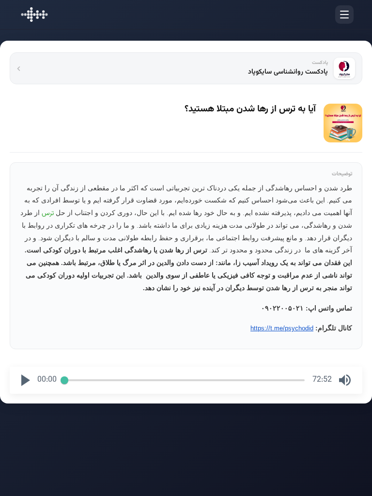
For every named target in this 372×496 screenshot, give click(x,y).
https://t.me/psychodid (281, 328)
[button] (25, 380)
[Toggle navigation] (344, 14)
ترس (48, 213)
